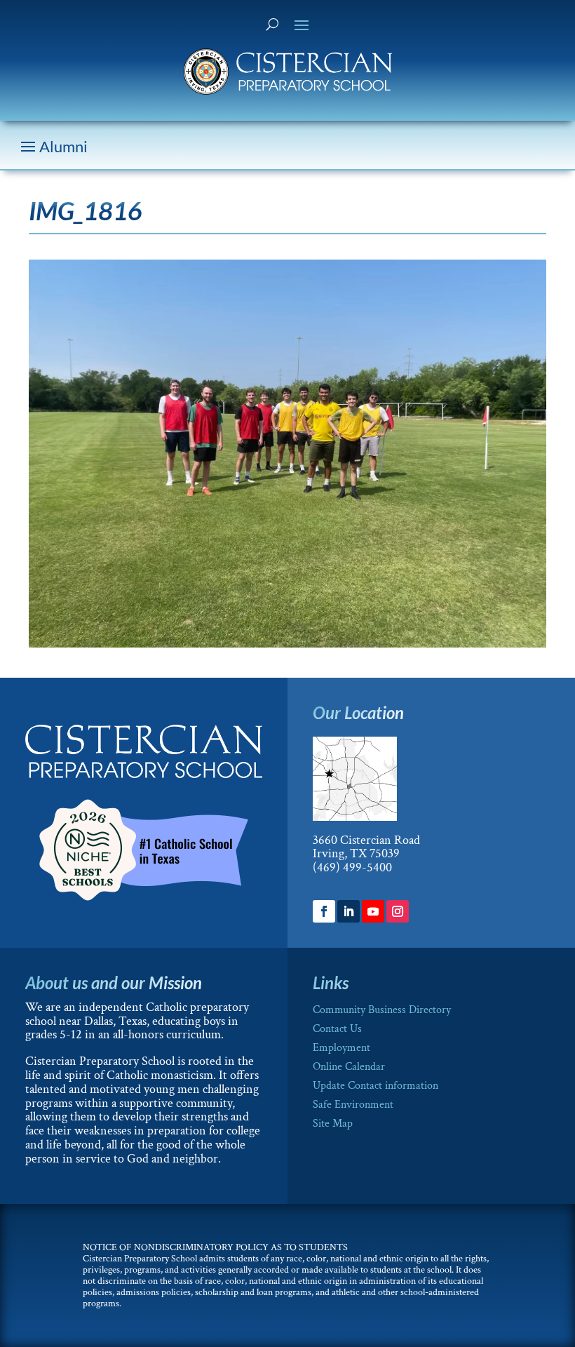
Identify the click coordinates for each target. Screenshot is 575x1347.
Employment (341, 1047)
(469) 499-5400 (352, 867)
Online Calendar (349, 1066)
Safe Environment (353, 1104)
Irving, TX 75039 (356, 853)
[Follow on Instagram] (397, 911)
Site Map (333, 1123)
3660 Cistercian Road (366, 840)
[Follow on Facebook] (324, 911)
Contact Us (337, 1028)
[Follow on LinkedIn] (348, 911)
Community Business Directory (382, 1010)
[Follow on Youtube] (373, 911)
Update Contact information (375, 1085)
